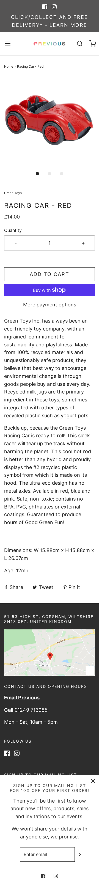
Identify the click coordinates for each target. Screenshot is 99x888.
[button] (49, 122)
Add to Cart (49, 274)
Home (8, 66)
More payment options (49, 305)
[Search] (79, 43)
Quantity (13, 230)
